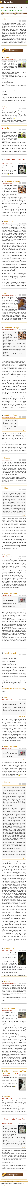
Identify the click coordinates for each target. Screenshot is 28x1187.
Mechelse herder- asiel (17, 10)
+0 (20, 20)
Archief (9, 10)
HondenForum (4, 10)
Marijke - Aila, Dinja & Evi (14, 159)
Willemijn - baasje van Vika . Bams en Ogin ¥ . (14, 1072)
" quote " (23, 20)
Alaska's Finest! (10, 593)
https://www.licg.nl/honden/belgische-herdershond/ (13, 688)
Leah (6, 19)
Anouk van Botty (10, 415)
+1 (20, 59)
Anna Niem (8, 221)
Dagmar (7, 107)
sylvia (6, 57)
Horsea (7, 782)
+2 (20, 459)
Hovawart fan (9, 1008)
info (23, 1183)
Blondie (7, 1096)
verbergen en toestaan (6, 1185)
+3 (20, 223)
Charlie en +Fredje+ (12, 181)
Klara (6, 488)
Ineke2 (6, 293)
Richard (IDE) (9, 948)
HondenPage (9, 2)
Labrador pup (18, 1181)
